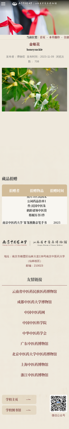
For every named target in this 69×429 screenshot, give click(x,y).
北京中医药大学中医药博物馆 (34, 353)
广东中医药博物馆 (34, 343)
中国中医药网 (34, 312)
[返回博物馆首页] (34, 4)
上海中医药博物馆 (34, 364)
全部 (66, 37)
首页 (42, 37)
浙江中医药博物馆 (34, 374)
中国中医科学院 (34, 322)
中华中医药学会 (34, 333)
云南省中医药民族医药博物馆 (34, 291)
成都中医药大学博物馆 (34, 301)
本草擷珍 (54, 37)
